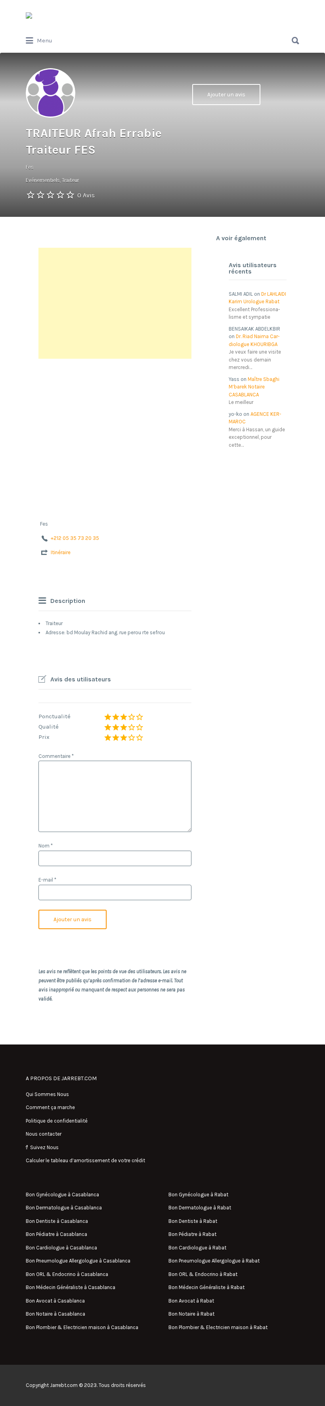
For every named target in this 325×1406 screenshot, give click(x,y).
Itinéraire (61, 552)
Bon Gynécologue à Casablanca (62, 1194)
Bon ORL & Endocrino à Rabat (202, 1274)
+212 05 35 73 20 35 (75, 538)
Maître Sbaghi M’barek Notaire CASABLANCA (254, 387)
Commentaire (56, 756)
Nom (45, 846)
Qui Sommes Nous (47, 1094)
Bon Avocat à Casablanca (55, 1301)
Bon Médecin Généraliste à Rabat (206, 1287)
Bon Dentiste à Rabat (192, 1221)
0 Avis (86, 195)
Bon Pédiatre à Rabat (192, 1234)
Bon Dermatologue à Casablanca (64, 1208)
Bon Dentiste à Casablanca (57, 1221)
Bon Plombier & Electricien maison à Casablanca (82, 1327)
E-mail (47, 880)
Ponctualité (54, 716)
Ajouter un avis (226, 94)
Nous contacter (43, 1134)
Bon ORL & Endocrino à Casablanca (67, 1274)
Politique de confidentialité (57, 1121)
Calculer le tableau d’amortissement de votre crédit (85, 1160)
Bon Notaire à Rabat (191, 1314)
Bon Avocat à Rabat (191, 1301)
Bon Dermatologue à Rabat (199, 1208)
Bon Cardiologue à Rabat (197, 1248)
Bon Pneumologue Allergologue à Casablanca (78, 1261)
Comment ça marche (50, 1107)
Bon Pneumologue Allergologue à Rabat (214, 1261)
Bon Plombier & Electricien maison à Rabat (218, 1327)
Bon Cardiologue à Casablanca (61, 1248)
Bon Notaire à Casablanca (55, 1314)
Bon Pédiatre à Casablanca (56, 1234)
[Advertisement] (114, 303)
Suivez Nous (44, 1147)
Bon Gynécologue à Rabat (198, 1194)
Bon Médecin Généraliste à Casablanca (70, 1287)
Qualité (48, 726)
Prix (44, 736)
